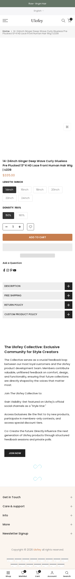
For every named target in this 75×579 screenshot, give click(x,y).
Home (6, 31)
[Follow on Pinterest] (11, 270)
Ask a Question (12, 263)
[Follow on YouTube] (14, 270)
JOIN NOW (15, 453)
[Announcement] (37, 3)
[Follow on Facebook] (4, 270)
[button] (37, 247)
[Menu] (10, 20)
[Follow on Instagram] (7, 270)
